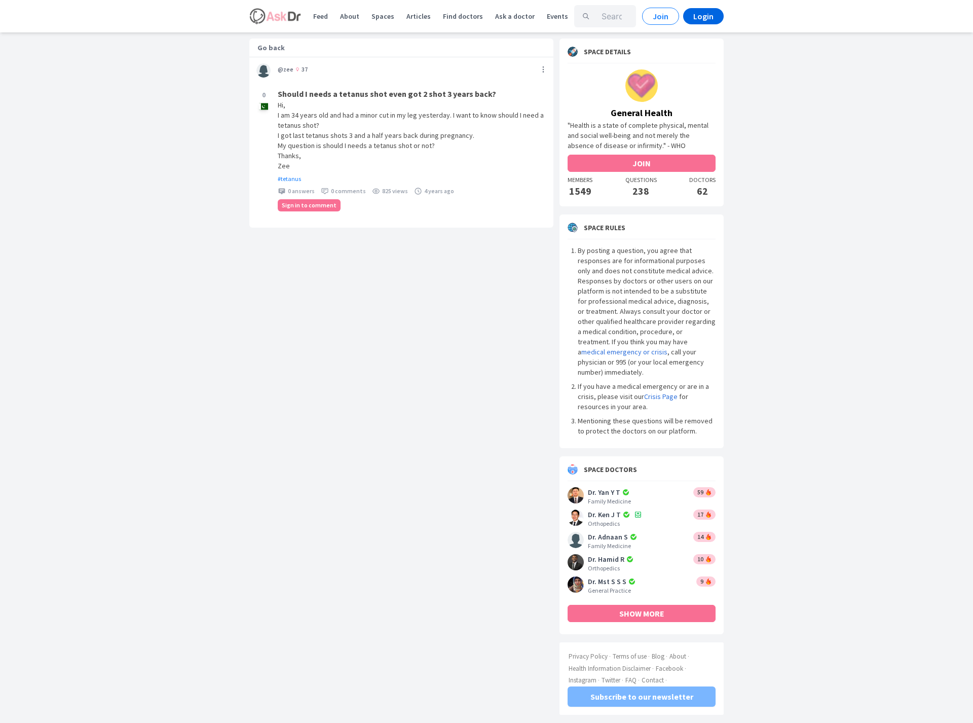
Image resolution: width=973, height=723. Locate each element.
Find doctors (463, 16)
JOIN (641, 163)
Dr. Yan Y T (604, 492)
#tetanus (289, 179)
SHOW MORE (641, 613)
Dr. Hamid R (606, 559)
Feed (320, 16)
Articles (418, 16)
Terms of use (630, 656)
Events (557, 16)
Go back (271, 47)
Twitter (611, 680)
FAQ (631, 680)
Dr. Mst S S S (607, 581)
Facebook (669, 668)
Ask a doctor (515, 16)
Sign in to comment (309, 205)
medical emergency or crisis (624, 351)
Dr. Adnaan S (608, 536)
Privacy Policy (588, 656)
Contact (653, 680)
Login (703, 16)
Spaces (382, 16)
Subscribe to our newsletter (641, 697)
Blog (658, 656)
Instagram (582, 680)
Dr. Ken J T (604, 514)
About (349, 16)
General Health (641, 113)
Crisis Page (661, 396)
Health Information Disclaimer (610, 668)
